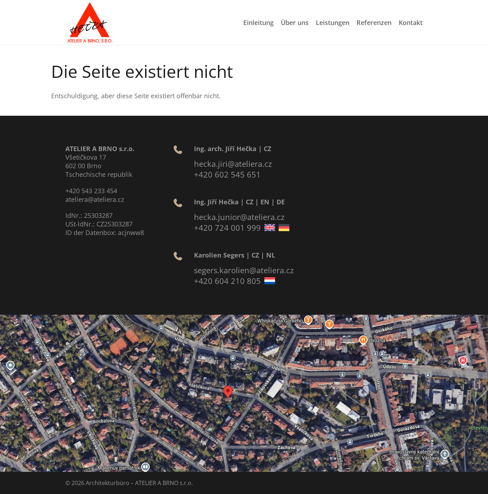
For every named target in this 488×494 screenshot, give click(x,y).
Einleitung (258, 22)
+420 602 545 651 (227, 174)
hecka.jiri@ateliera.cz (233, 163)
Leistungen (332, 22)
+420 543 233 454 (91, 190)
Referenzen (374, 22)
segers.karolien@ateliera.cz (244, 270)
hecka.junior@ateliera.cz (239, 216)
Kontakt (411, 22)
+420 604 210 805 (227, 280)
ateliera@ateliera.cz (94, 199)
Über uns (295, 22)
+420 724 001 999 (227, 227)
